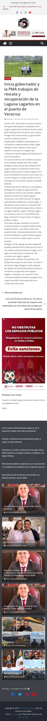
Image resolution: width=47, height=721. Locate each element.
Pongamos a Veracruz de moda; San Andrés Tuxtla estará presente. (20, 607)
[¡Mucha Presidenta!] (23, 665)
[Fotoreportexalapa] (5, 43)
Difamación (9, 642)
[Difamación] (23, 632)
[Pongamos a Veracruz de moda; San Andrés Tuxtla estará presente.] (23, 598)
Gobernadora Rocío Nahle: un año (19, 542)
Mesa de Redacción (13, 292)
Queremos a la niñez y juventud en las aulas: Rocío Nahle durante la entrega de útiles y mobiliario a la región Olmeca (23, 453)
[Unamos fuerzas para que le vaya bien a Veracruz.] (23, 499)
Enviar (4, 408)
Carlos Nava (34, 119)
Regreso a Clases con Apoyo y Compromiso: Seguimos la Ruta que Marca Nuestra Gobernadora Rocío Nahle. (23, 573)
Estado (7, 78)
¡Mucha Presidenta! (12, 673)
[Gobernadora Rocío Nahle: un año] (23, 532)
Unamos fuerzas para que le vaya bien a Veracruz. (22, 507)
